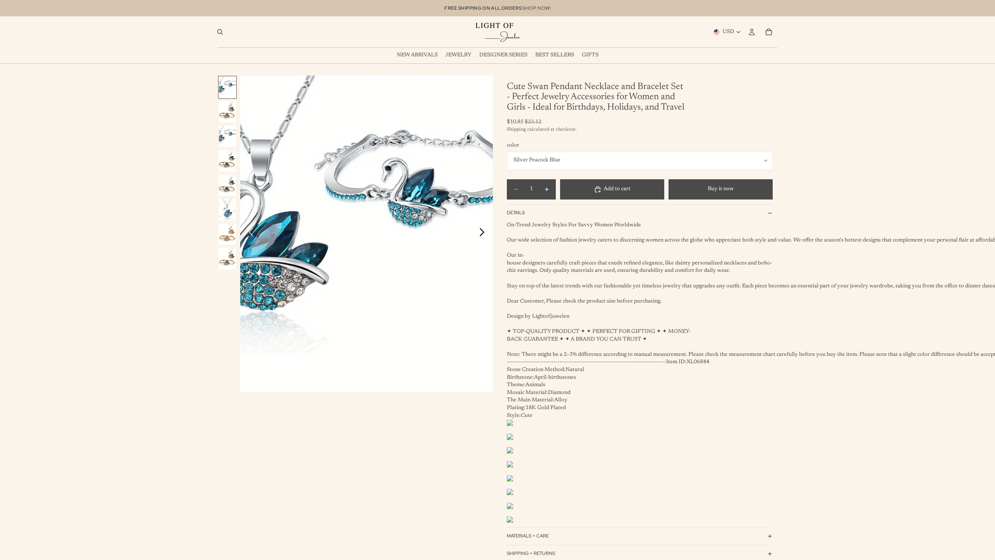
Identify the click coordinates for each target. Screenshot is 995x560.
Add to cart (617, 189)
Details (516, 213)
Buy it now (721, 189)
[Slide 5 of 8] (227, 185)
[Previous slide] (249, 233)
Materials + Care (528, 536)
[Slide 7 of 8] (227, 234)
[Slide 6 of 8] (227, 209)
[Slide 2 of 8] (227, 111)
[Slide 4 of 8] (227, 161)
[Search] (220, 31)
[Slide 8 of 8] (227, 259)
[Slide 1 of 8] (227, 87)
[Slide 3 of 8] (227, 136)
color (513, 145)
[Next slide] (484, 233)
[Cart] (768, 31)
